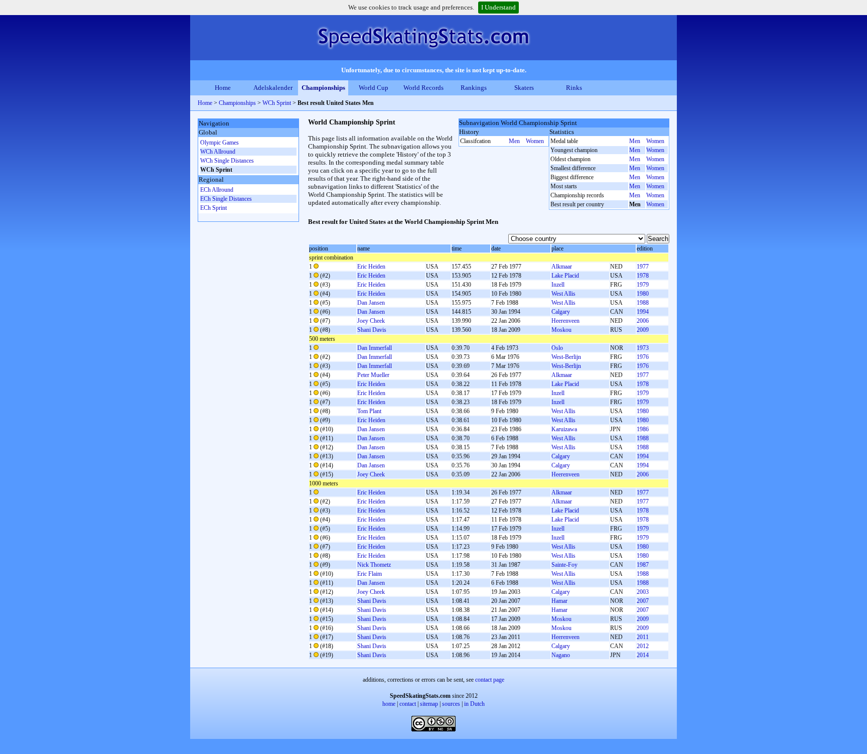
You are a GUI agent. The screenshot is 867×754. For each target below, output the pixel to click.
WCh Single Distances (227, 160)
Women (535, 141)
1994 (643, 311)
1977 (643, 266)
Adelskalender (273, 87)
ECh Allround (216, 189)
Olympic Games (219, 142)
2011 (643, 637)
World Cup (373, 87)
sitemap (429, 703)
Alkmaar (561, 266)
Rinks (574, 87)
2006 (643, 320)
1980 (643, 293)
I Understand (498, 7)
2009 (643, 329)
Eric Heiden (371, 266)
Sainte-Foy (564, 564)
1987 (643, 564)
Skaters (524, 87)
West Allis (563, 293)
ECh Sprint (213, 207)
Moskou (561, 329)
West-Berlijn (566, 356)
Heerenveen (565, 320)
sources (451, 703)
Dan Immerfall (374, 347)
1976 (643, 356)
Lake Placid (565, 275)
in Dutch (474, 703)
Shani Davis (371, 329)
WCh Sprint (277, 102)
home (388, 703)
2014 (643, 655)
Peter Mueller (373, 375)
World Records (423, 87)
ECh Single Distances (226, 198)
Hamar (559, 600)
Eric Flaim (369, 573)
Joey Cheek (371, 320)
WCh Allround (217, 151)
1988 (643, 302)
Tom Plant (369, 411)
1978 (643, 275)
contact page (489, 679)
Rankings (474, 87)
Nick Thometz (374, 564)
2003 (643, 591)
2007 (643, 600)
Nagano (560, 655)
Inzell (557, 284)
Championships (323, 87)
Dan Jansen (371, 302)
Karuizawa (564, 429)
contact (407, 703)
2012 (643, 646)
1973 (643, 347)
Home (223, 87)
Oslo (557, 347)
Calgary (560, 311)
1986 (643, 429)
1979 (643, 284)
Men (514, 141)
